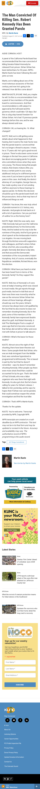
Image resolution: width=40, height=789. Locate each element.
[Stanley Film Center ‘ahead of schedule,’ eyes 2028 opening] (9, 560)
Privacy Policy (8, 748)
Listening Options (10, 734)
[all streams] (37, 786)
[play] (3, 786)
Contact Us (8, 762)
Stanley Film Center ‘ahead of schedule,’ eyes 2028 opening (27, 562)
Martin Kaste (13, 33)
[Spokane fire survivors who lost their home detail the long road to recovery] (9, 609)
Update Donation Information (14, 757)
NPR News (5, 591)
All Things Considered (16, 442)
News (18, 556)
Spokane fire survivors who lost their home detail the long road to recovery (27, 610)
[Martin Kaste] (7, 461)
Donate (33, 3)
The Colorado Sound (11, 766)
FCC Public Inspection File (12, 743)
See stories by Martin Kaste (25, 463)
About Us (7, 729)
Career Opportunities (11, 739)
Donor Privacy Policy (11, 752)
